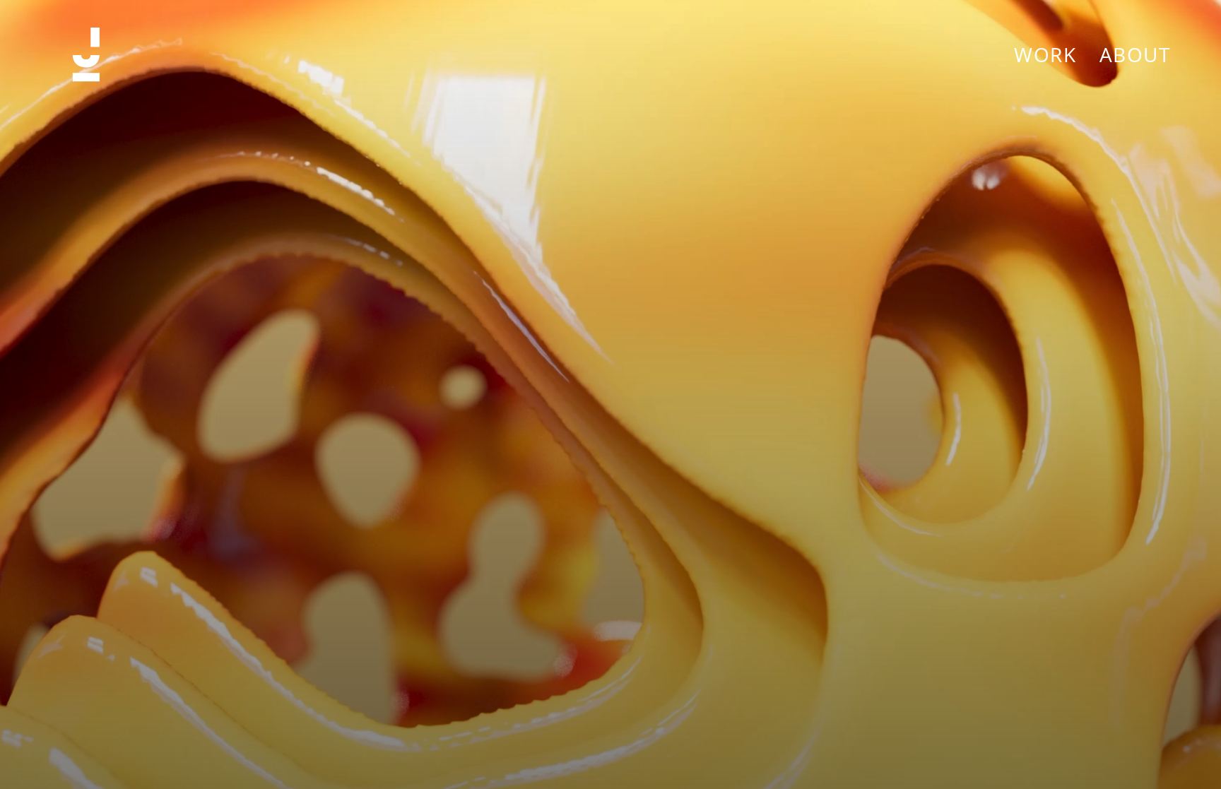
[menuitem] (1050, 54)
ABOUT (1134, 54)
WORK (1045, 54)
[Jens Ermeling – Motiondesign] (86, 54)
